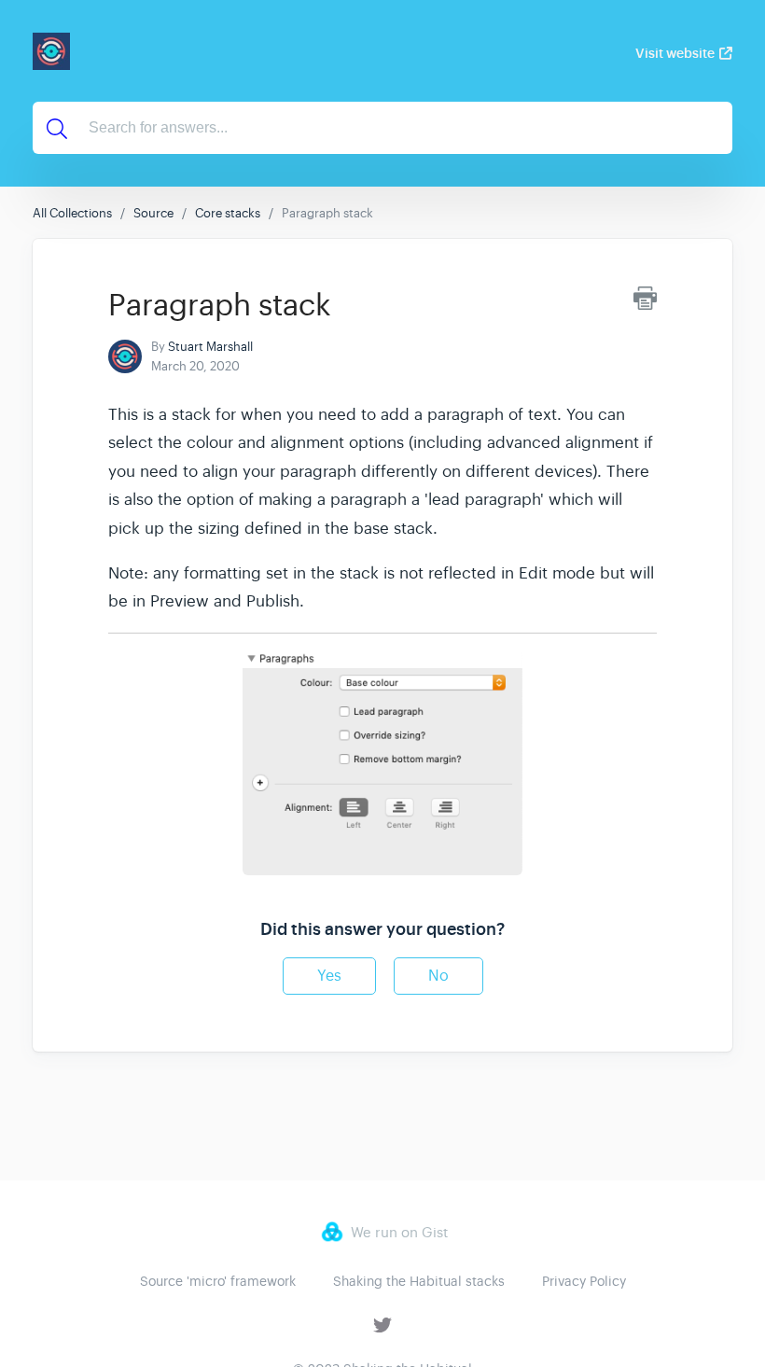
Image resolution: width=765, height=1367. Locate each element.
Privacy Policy (584, 1281)
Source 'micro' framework (218, 1281)
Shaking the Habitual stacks (419, 1281)
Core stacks (227, 213)
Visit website (675, 53)
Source (153, 213)
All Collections (72, 213)
